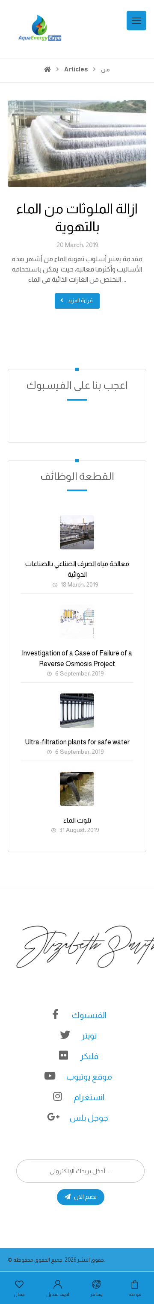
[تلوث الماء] (77, 789)
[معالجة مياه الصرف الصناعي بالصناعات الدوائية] (77, 532)
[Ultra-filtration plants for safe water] (77, 710)
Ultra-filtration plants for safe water (77, 742)
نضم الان (85, 1196)
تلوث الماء (77, 820)
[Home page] (47, 69)
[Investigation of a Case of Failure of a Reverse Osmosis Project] (77, 622)
